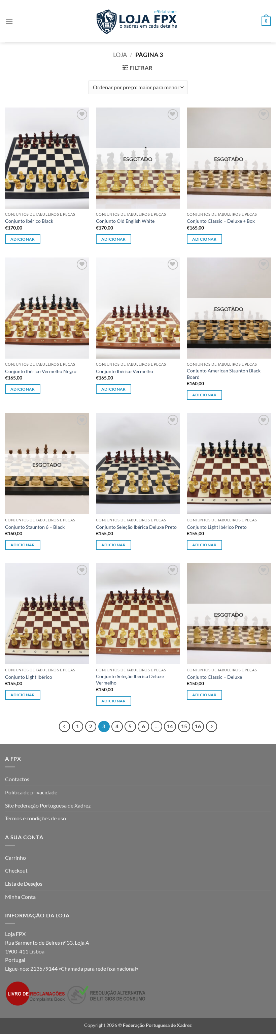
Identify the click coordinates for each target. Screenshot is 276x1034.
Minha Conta (20, 896)
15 (184, 726)
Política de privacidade (31, 792)
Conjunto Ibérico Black (29, 221)
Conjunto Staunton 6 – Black (35, 527)
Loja (120, 54)
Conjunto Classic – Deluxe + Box (221, 221)
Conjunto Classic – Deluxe (214, 677)
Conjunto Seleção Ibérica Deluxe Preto (136, 527)
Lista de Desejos (23, 883)
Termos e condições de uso (35, 818)
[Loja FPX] (138, 21)
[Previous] (64, 726)
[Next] (211, 726)
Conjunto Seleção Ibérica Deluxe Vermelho (130, 679)
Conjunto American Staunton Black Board (224, 374)
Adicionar (22, 239)
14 (170, 726)
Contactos (17, 779)
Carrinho (15, 857)
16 (198, 726)
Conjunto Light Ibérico (28, 677)
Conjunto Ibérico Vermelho (124, 371)
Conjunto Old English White (125, 221)
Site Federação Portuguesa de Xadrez (48, 805)
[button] (9, 21)
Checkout (16, 870)
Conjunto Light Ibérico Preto (217, 527)
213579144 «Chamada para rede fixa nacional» (84, 968)
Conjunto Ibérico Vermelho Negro (40, 371)
